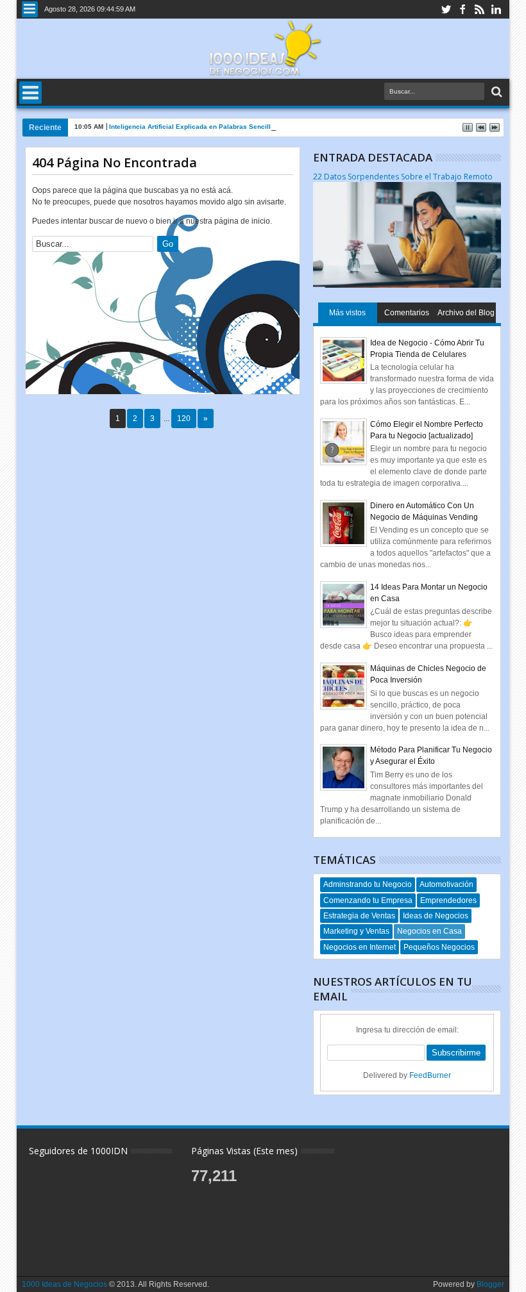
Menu (30, 9)
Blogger (490, 1284)
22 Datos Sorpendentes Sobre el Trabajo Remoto (403, 176)
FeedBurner (430, 1075)
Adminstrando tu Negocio (367, 884)
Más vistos (347, 312)
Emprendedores (448, 900)
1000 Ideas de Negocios (64, 1284)
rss (479, 9)
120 (184, 418)
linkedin (496, 9)
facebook (462, 9)
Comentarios (406, 312)
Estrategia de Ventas (359, 915)
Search (495, 92)
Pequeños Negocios (439, 947)
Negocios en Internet (359, 947)
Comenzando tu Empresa (367, 900)
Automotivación (446, 884)
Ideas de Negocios (435, 915)
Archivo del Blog (466, 312)
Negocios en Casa (429, 931)
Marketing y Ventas (356, 931)
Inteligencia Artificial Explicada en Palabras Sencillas (193, 126)
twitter (445, 9)
